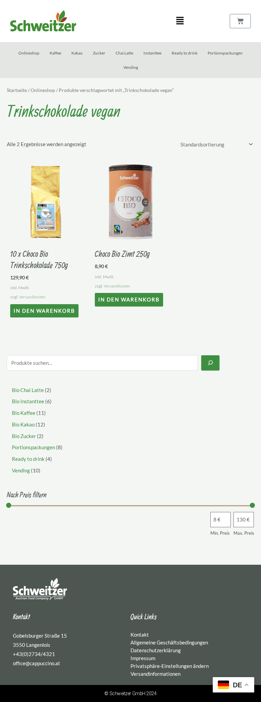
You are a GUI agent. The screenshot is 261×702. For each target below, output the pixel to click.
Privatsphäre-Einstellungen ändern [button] (169, 666)
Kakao (77, 53)
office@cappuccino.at (36, 663)
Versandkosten (32, 296)
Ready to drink (184, 53)
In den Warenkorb (44, 311)
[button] (180, 21)
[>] (210, 363)
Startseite (17, 90)
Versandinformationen (155, 674)
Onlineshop (28, 53)
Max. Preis (243, 533)
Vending (130, 67)
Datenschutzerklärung (155, 650)
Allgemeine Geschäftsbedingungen (169, 642)
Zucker (99, 53)
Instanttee (152, 53)
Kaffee (55, 53)
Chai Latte (124, 53)
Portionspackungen (225, 53)
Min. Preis (220, 533)
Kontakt (139, 634)
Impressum (142, 658)
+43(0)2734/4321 (34, 654)
